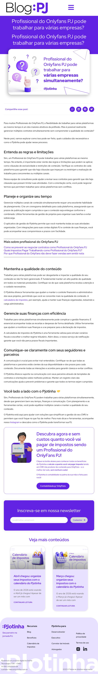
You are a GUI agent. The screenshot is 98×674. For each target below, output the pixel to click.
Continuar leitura (23, 602)
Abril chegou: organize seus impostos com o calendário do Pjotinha (27, 579)
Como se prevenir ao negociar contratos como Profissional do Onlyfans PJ (45, 247)
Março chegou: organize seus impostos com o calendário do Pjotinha (70, 581)
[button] (72, 109)
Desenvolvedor (58, 632)
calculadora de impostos (16, 299)
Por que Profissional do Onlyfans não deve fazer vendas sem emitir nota (44, 253)
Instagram (15, 422)
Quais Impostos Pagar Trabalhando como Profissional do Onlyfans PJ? (43, 250)
